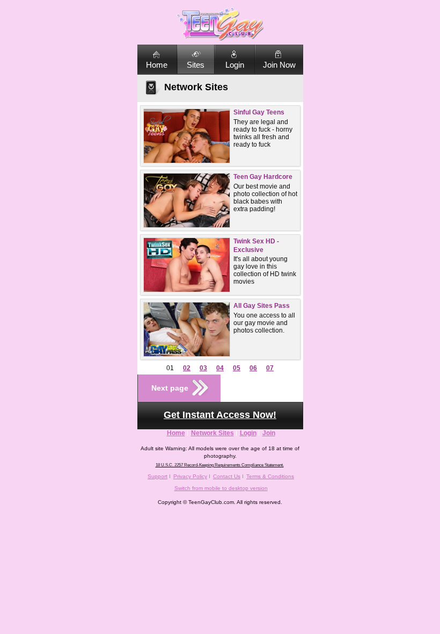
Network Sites (212, 433)
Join (268, 433)
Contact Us (226, 476)
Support (157, 476)
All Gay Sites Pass (261, 305)
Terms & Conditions (270, 476)
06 (253, 368)
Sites (195, 64)
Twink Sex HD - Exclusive (256, 245)
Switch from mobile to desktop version (221, 488)
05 (236, 368)
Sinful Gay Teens (258, 112)
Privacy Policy (190, 476)
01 (170, 368)
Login (234, 64)
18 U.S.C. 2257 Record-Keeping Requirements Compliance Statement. (220, 465)
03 (203, 368)
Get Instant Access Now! (220, 414)
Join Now (279, 64)
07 (270, 368)
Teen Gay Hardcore (262, 177)
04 (220, 368)
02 (186, 368)
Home (156, 64)
